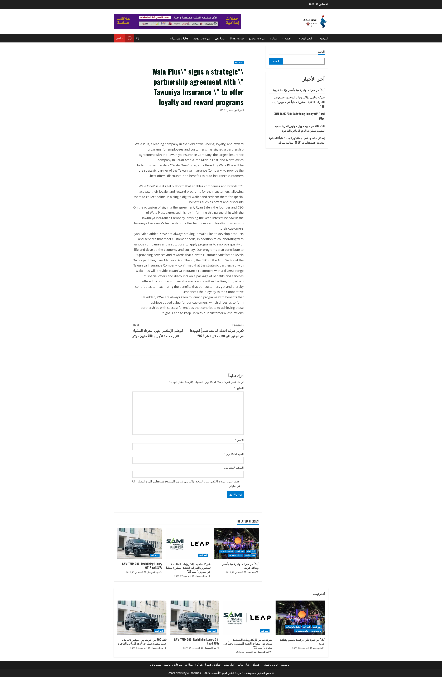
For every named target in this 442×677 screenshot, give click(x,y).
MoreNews (176, 673)
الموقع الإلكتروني (234, 468)
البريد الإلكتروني (233, 454)
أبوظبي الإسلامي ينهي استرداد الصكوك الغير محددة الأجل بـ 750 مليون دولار (157, 330)
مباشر (120, 38)
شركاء (199, 664)
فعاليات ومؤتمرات (179, 38)
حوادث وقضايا (237, 38)
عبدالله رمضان (201, 576)
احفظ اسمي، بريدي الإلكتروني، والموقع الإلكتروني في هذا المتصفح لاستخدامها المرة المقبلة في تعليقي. (188, 484)
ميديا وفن (220, 38)
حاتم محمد (251, 572)
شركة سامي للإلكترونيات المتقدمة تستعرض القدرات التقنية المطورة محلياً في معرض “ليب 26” (188, 568)
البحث (321, 52)
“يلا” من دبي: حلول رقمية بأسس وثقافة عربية (240, 566)
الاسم (239, 440)
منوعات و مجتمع (202, 38)
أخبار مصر (229, 664)
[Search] (137, 38)
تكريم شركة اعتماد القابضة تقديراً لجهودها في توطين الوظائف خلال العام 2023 (217, 330)
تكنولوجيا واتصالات (226, 551)
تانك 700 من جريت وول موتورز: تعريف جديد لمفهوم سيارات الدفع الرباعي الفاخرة (142, 641)
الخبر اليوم (306, 38)
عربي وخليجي (250, 555)
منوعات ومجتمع (257, 38)
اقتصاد (288, 38)
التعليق (239, 388)
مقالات (273, 38)
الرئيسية (324, 38)
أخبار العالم (251, 551)
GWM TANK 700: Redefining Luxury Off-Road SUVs (142, 566)
